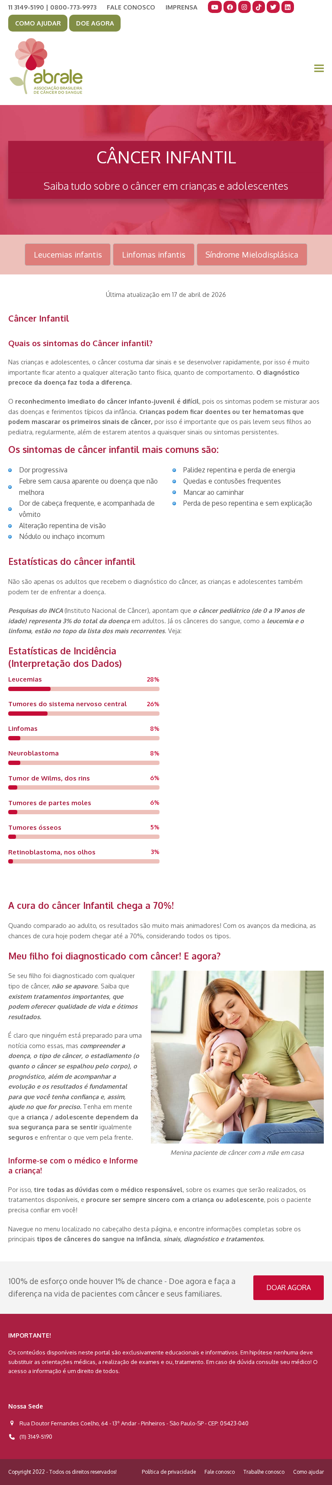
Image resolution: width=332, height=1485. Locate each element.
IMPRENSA (182, 7)
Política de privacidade (169, 1472)
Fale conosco (219, 1472)
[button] (319, 68)
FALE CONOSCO (131, 7)
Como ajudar (308, 1472)
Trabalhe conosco (263, 1472)
